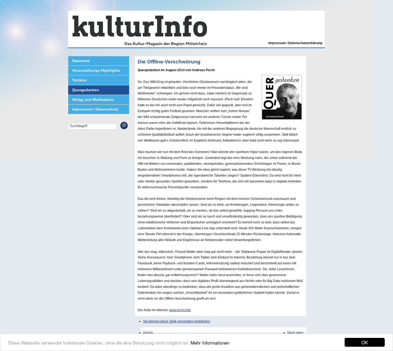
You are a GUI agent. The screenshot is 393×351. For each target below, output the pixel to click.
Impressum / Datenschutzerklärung (295, 43)
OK (364, 342)
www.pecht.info (180, 310)
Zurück (148, 332)
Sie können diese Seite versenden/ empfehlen (176, 321)
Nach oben (295, 332)
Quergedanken (85, 90)
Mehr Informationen (210, 342)
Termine (79, 80)
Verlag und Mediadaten (93, 99)
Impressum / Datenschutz (95, 109)
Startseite (81, 61)
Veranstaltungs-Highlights (96, 70)
